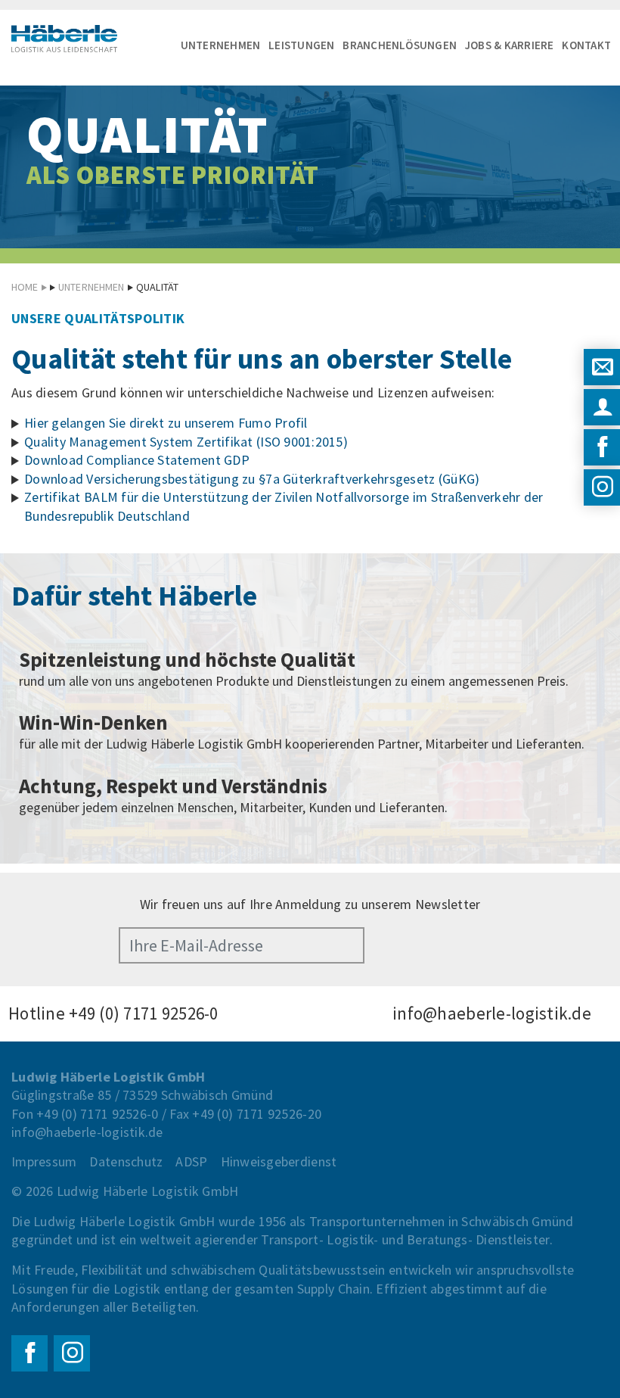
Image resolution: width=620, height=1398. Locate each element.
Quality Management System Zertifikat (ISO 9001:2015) (186, 441)
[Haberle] (64, 39)
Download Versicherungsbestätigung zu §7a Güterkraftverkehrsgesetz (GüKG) (251, 478)
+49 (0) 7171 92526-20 (256, 1113)
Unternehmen (220, 45)
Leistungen (301, 45)
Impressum (43, 1161)
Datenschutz (126, 1161)
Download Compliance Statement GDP (137, 460)
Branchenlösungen (400, 45)
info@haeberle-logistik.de (491, 1013)
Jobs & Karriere (509, 45)
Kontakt (586, 45)
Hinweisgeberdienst (279, 1161)
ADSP (191, 1161)
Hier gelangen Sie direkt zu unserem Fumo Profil (166, 422)
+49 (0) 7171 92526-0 (144, 1013)
